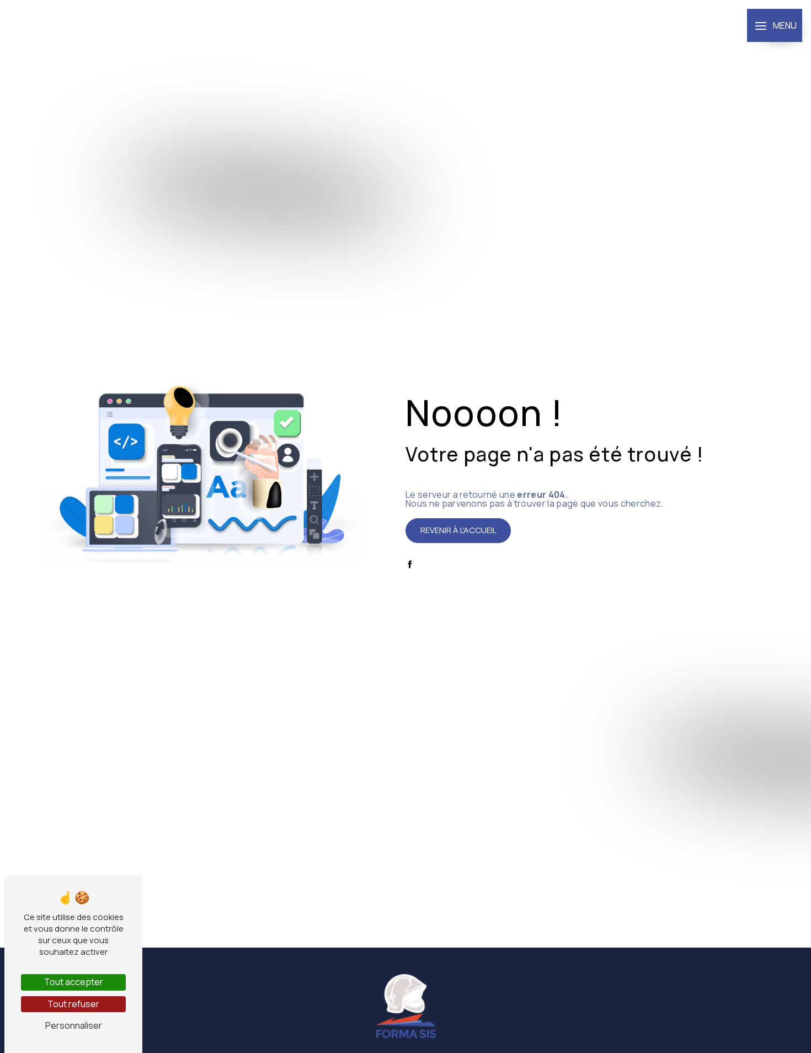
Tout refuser (73, 1004)
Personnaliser (73, 1025)
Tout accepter (73, 982)
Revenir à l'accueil (458, 530)
